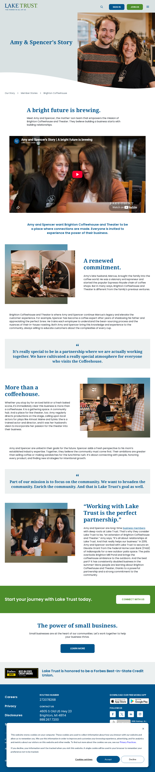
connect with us (133, 599)
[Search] (101, 7)
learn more (77, 648)
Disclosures (13, 715)
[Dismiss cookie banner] (143, 729)
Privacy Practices (128, 742)
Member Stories (29, 93)
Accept (108, 759)
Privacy (10, 706)
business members (134, 528)
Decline (132, 759)
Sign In (117, 7)
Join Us (135, 7)
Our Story (10, 93)
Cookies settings (83, 759)
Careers (11, 697)
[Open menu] (147, 7)
